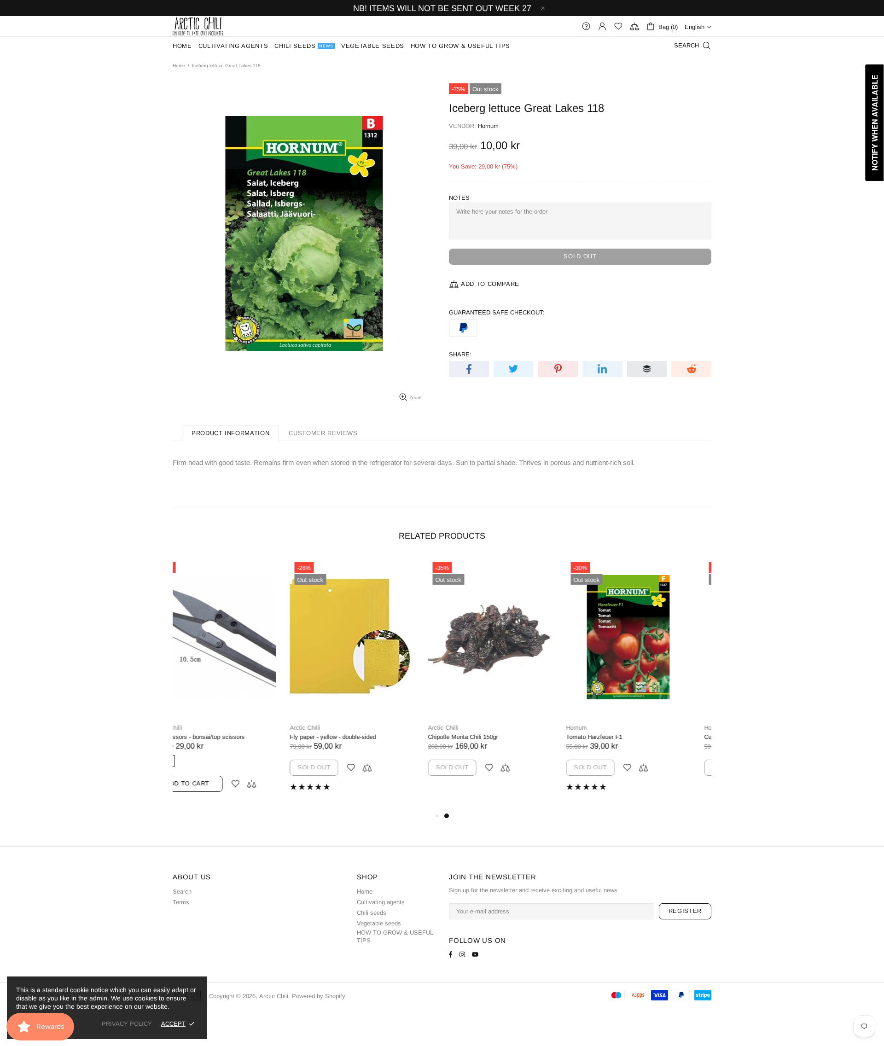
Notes (459, 197)
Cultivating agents (381, 902)
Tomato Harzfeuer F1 (477, 736)
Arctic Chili (198, 26)
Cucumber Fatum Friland (620, 736)
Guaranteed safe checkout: (497, 312)
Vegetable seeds (379, 923)
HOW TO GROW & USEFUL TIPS (395, 936)
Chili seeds (371, 912)
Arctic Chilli (188, 727)
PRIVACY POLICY (127, 1023)
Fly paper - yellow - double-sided (216, 736)
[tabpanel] (511, 681)
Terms (181, 902)
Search (182, 891)
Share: (460, 354)
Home (179, 65)
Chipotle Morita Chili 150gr (346, 736)
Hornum (488, 125)
